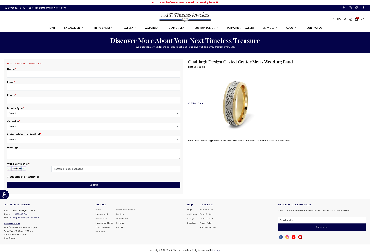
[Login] (349, 19)
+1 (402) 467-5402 (20, 214)
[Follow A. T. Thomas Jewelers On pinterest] (356, 8)
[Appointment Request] (338, 19)
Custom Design (103, 227)
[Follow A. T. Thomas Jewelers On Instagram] (343, 8)
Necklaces (192, 214)
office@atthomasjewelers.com (24, 217)
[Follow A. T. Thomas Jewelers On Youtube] (363, 8)
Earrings (190, 218)
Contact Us (314, 27)
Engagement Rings (104, 223)
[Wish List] (361, 19)
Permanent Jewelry (240, 27)
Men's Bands (101, 218)
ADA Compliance (208, 227)
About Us (120, 227)
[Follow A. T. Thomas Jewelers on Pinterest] (293, 236)
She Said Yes (122, 218)
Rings (189, 209)
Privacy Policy (206, 223)
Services (120, 214)
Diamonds (100, 231)
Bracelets (191, 223)
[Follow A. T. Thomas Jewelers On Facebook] (349, 8)
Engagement (102, 214)
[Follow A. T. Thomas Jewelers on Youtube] (300, 237)
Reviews (120, 223)
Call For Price (195, 103)
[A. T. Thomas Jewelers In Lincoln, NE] (185, 17)
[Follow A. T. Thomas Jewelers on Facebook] (281, 236)
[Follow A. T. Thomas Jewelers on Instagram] (287, 236)
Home (52, 27)
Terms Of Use (206, 214)
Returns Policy (206, 209)
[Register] (344, 19)
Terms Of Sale (206, 218)
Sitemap (215, 250)
